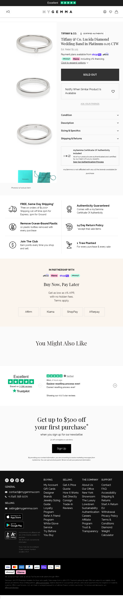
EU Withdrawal (108, 510)
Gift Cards (49, 488)
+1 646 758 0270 (18, 496)
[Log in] (104, 11)
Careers (86, 515)
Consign (67, 500)
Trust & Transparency (90, 529)
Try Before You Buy (50, 533)
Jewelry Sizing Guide (52, 502)
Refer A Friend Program (52, 517)
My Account (51, 484)
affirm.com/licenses (11, 587)
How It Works (71, 492)
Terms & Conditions (107, 521)
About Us (87, 484)
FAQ (104, 488)
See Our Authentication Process (88, 162)
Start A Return (109, 504)
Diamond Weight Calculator (107, 531)
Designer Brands (49, 494)
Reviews (68, 508)
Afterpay (94, 311)
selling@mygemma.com (23, 508)
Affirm (28, 311)
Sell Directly (70, 496)
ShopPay (72, 311)
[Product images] (34, 102)
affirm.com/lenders (42, 583)
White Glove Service (51, 525)
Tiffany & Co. (69, 33)
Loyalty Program (49, 510)
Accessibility (108, 492)
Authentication (90, 511)
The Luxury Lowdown (88, 502)
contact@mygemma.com (24, 492)
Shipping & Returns (107, 498)
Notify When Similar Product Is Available (83, 91)
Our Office (88, 488)
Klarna (50, 311)
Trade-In (68, 504)
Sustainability (90, 508)
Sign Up (61, 448)
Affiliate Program (87, 521)
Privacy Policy (109, 515)
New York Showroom (88, 494)
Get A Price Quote (69, 486)
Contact (106, 484)
